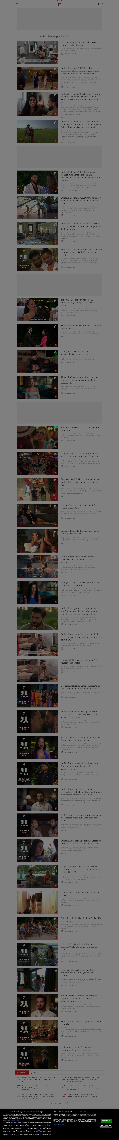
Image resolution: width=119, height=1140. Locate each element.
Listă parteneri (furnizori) (59, 1124)
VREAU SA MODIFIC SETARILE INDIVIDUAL (106, 1126)
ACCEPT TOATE (106, 1121)
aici (39, 1130)
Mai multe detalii (15, 1120)
